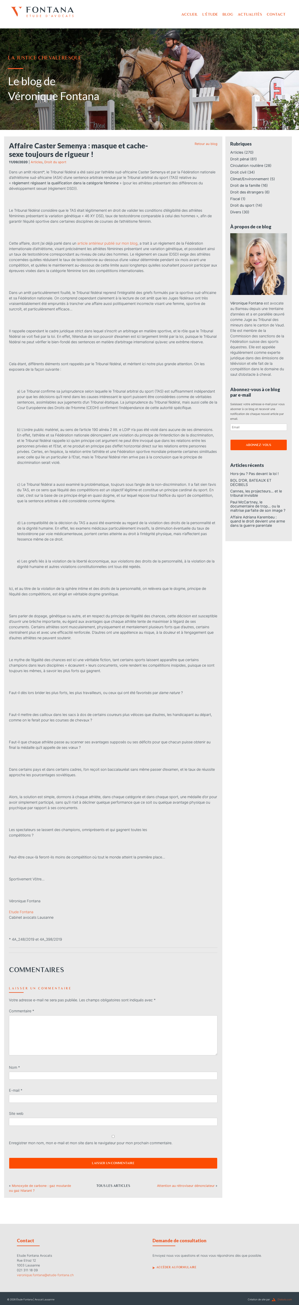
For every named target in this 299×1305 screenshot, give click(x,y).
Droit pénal (239, 159)
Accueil (189, 14)
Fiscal (235, 199)
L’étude (210, 14)
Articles (37, 162)
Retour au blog (206, 144)
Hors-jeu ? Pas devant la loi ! (254, 474)
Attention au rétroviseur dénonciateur (186, 1186)
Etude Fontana (21, 912)
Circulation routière (246, 165)
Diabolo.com (285, 1299)
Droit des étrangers (247, 192)
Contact (276, 14)
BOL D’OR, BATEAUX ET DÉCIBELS (251, 482)
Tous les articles (113, 1186)
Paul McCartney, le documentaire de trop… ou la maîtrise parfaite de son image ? (257, 506)
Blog (228, 14)
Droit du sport (55, 162)
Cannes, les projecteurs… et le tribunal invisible (256, 493)
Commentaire (21, 1011)
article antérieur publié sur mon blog (107, 243)
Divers (235, 212)
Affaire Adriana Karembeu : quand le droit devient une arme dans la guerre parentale (257, 521)
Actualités (250, 14)
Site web (16, 1113)
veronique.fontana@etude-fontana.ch (45, 1275)
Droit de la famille (245, 185)
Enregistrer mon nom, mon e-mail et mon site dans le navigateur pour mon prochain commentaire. (90, 1143)
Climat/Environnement (249, 179)
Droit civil (238, 172)
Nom (14, 1067)
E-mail (15, 1090)
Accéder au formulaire (176, 1267)
